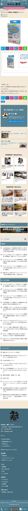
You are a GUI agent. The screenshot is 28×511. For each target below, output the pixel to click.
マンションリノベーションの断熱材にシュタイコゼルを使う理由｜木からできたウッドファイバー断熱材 (15, 267)
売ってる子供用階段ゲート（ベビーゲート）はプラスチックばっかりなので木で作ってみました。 (15, 370)
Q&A (3, 471)
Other (3, 101)
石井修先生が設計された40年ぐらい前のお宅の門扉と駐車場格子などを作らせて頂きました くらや (15, 389)
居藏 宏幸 (5, 117)
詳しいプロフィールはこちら (17, 121)
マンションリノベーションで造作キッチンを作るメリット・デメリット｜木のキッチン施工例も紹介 (15, 383)
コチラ (14, 93)
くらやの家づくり (6, 446)
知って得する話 (5, 469)
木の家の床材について (8, 360)
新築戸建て (4, 455)
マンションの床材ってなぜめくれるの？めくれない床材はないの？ (15, 364)
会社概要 (4, 483)
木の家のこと (5, 443)
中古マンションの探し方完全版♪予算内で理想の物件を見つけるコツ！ (15, 339)
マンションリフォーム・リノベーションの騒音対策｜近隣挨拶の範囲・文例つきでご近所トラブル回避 (15, 315)
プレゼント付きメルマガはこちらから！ (14, 8)
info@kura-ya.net (8, 431)
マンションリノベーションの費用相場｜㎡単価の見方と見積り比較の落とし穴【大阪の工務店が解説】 (15, 261)
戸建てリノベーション (7, 460)
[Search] (25, 239)
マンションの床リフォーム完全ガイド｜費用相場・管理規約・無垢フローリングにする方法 (15, 255)
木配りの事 (6, 378)
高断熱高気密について (7, 441)
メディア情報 (5, 486)
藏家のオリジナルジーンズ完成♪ (11, 352)
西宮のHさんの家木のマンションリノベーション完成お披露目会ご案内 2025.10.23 (15, 273)
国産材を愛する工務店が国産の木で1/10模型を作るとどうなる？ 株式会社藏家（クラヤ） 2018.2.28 (15, 396)
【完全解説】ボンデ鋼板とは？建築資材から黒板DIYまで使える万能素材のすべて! (15, 303)
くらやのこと (5, 479)
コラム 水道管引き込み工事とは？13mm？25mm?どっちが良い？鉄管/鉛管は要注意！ (14, 334)
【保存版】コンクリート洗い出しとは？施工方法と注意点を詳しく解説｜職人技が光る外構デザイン (15, 309)
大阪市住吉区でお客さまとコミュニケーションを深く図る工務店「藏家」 (14, 502)
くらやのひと (5, 481)
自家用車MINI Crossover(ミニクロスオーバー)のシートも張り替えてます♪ (15, 356)
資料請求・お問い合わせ (7, 492)
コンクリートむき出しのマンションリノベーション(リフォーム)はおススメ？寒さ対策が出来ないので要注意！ (15, 322)
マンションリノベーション (8, 457)
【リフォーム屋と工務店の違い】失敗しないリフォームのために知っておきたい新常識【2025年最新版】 (15, 329)
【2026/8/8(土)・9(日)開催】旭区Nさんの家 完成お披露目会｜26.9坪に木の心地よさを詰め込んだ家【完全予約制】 (15, 249)
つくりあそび (5, 473)
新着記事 (4, 466)
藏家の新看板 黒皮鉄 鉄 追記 (11, 375)
